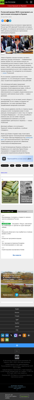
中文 (17, 330)
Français (17, 316)
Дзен (29, 159)
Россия (18, 165)
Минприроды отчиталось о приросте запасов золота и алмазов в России (16, 218)
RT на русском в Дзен (29, 335)
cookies (7, 398)
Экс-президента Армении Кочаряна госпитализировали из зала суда (13, 244)
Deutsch (17, 312)
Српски (17, 326)
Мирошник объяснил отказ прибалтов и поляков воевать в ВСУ (17, 233)
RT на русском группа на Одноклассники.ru (24, 335)
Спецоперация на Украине (17, 6)
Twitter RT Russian (11, 335)
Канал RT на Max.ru (15, 335)
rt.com (16, 364)
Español (17, 323)
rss (2, 340)
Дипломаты (5, 165)
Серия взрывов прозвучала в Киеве (13, 249)
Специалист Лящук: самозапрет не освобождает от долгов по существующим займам (17, 225)
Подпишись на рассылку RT (7, 340)
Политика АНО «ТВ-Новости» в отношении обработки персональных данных (17, 376)
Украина (25, 165)
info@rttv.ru (24, 373)
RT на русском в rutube (20, 335)
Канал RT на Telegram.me (2, 335)
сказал (5, 73)
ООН (12, 165)
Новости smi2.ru (4, 172)
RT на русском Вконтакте (7, 335)
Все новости (17, 255)
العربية (17, 319)
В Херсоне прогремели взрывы (11, 238)
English (17, 309)
